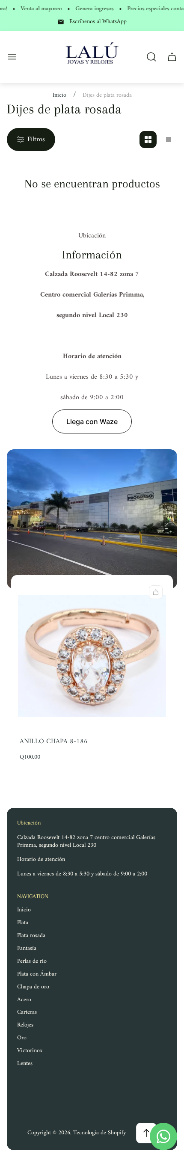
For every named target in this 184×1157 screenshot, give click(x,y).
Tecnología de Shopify (99, 1132)
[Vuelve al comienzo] (146, 1133)
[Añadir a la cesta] (156, 592)
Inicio (59, 95)
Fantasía (26, 948)
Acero (24, 999)
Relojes (25, 1025)
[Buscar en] (151, 56)
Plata (22, 922)
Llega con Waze (92, 421)
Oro (22, 1037)
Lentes (25, 1063)
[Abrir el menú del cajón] (12, 57)
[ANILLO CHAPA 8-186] (92, 656)
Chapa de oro (33, 987)
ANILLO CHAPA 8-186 (54, 741)
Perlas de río (32, 961)
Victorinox (30, 1050)
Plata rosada (31, 935)
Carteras (27, 1012)
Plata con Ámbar (36, 974)
